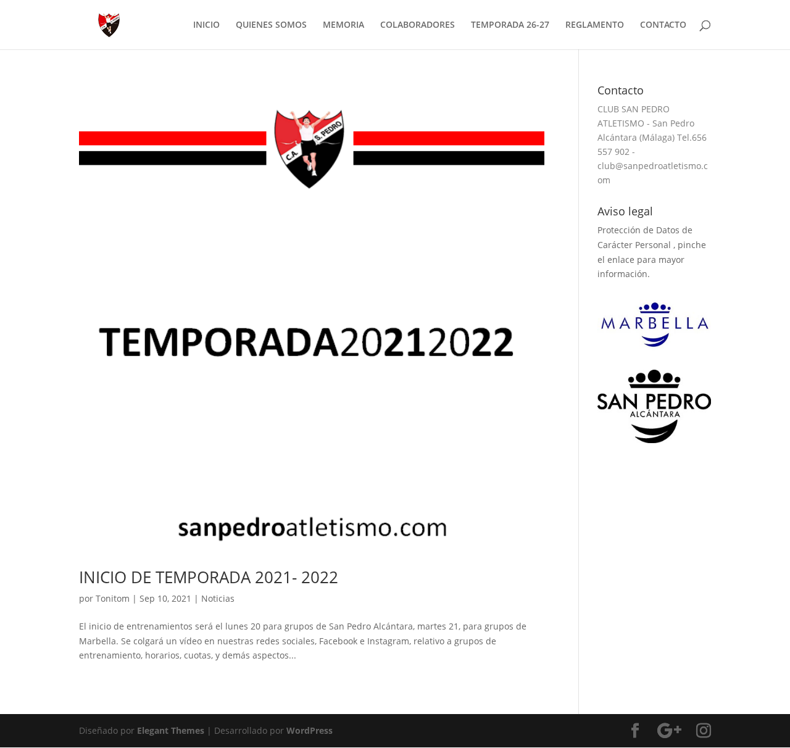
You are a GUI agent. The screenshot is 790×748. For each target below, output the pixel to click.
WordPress (309, 730)
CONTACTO (663, 25)
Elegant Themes (170, 730)
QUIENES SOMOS (271, 25)
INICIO (206, 25)
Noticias (218, 598)
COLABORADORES (417, 25)
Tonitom (113, 598)
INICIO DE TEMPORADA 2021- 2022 (208, 577)
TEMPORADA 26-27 (510, 25)
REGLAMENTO (594, 25)
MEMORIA (343, 25)
